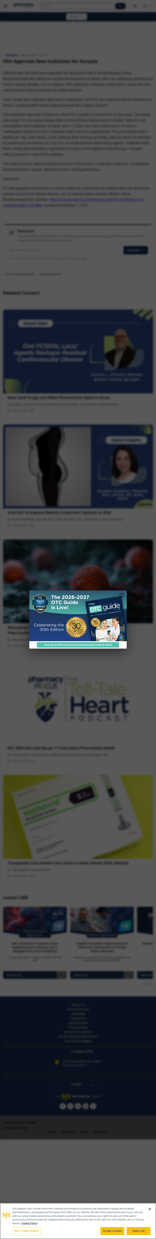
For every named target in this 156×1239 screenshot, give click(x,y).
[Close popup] (121, 595)
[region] (78, 1221)
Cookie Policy (29, 1223)
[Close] (150, 1209)
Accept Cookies (112, 1231)
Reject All (139, 1231)
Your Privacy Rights (27, 1231)
